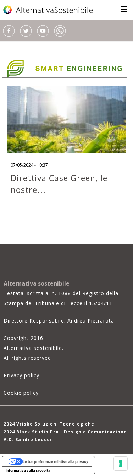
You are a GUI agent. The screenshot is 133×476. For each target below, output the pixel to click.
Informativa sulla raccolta (28, 470)
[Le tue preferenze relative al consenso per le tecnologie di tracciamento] (120, 463)
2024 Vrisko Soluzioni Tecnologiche (49, 424)
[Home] (48, 10)
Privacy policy (21, 375)
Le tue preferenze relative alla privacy (55, 461)
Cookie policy (21, 392)
